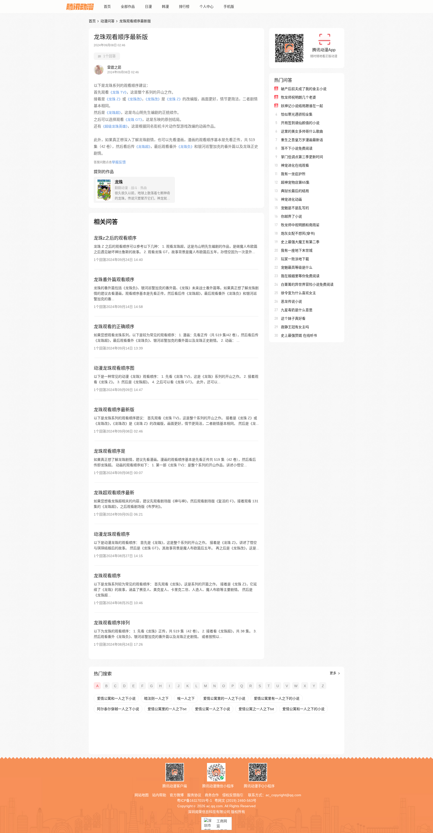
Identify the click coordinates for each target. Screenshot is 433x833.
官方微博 (177, 795)
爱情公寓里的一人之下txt (167, 709)
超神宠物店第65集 (295, 182)
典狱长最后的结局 (295, 191)
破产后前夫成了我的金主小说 (304, 89)
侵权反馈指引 (232, 795)
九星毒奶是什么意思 (296, 310)
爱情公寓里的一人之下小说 (224, 698)
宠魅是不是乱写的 (295, 208)
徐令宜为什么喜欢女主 (298, 293)
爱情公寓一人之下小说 (212, 709)
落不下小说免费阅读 (296, 148)
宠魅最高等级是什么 (296, 267)
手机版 (229, 7)
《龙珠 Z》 (113, 99)
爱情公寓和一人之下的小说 (303, 709)
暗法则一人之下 (156, 698)
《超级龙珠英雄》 (114, 126)
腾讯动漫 (80, 6)
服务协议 (194, 795)
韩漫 (165, 7)
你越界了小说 (291, 216)
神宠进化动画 (291, 199)
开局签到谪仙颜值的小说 (300, 123)
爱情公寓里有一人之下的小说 (276, 698)
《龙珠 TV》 (118, 92)
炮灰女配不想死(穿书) (298, 233)
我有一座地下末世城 (296, 250)
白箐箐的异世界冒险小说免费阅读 (307, 284)
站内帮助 (159, 795)
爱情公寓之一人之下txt (256, 709)
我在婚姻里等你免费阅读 (300, 276)
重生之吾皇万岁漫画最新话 (302, 140)
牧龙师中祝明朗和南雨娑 (300, 225)
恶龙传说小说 (291, 301)
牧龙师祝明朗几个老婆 (298, 97)
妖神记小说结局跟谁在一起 (302, 106)
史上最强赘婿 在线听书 (299, 335)
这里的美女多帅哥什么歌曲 (302, 131)
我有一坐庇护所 (293, 174)
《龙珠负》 (185, 147)
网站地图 (142, 795)
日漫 (148, 7)
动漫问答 (107, 21)
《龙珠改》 (134, 99)
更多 (333, 673)
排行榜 (184, 7)
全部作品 (128, 7)
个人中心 (206, 7)
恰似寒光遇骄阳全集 (296, 114)
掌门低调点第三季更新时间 (302, 157)
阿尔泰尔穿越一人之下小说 (118, 709)
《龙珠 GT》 (133, 120)
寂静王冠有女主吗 (295, 327)
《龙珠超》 (113, 113)
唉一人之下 (186, 698)
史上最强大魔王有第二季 (300, 242)
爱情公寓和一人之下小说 (116, 698)
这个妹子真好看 (293, 318)
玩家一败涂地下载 (295, 259)
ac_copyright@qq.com (283, 795)
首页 (107, 7)
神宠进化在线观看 (295, 165)
